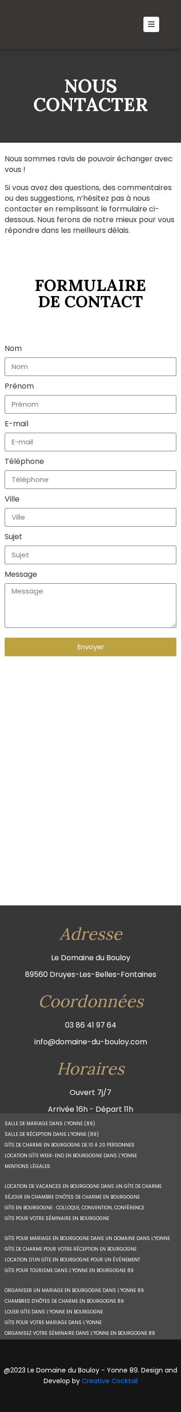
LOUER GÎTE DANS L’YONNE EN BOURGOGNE (54, 1311)
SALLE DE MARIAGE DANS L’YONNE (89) (50, 1123)
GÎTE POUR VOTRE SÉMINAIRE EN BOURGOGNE (57, 1218)
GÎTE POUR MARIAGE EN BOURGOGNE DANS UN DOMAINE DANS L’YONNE (87, 1238)
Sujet (13, 536)
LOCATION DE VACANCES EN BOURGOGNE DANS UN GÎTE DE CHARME (83, 1186)
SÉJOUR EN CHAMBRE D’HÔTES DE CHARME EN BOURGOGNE (72, 1197)
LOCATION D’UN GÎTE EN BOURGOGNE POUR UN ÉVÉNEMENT (72, 1259)
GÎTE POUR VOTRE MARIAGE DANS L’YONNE (53, 1322)
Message (21, 574)
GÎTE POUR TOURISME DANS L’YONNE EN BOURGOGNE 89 (69, 1270)
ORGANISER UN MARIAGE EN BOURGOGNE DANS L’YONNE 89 (74, 1290)
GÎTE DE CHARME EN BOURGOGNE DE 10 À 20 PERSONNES (70, 1144)
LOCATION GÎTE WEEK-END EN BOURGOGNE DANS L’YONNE (71, 1155)
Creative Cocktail (110, 1381)
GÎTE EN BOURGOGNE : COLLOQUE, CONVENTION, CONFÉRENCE (74, 1207)
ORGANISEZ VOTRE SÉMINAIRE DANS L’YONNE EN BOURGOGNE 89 (80, 1333)
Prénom (19, 386)
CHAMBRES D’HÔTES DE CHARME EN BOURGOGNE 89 (64, 1301)
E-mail (16, 423)
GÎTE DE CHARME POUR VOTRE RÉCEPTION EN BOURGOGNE (70, 1249)
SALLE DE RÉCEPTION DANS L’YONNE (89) (52, 1134)
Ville (12, 499)
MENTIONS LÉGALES (27, 1166)
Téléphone (24, 461)
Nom (13, 348)
